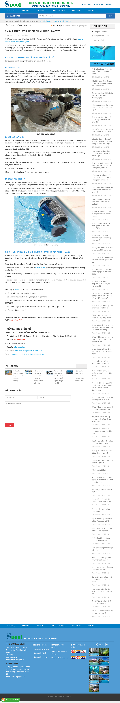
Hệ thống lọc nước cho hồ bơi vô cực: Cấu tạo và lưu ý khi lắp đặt (79, 375)
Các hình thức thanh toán (60, 658)
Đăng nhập (99, 4)
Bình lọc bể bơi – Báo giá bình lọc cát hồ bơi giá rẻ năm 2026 (101, 226)
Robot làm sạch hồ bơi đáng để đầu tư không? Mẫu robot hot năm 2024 (102, 480)
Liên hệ (91, 10)
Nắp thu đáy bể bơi (99, 470)
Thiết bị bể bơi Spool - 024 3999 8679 (28, 351)
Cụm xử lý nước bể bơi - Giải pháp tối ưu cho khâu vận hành (102, 579)
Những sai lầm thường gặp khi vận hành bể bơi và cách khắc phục (102, 419)
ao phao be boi (15, 354)
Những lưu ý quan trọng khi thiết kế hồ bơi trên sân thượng (18, 375)
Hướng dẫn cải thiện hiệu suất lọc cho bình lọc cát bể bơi (102, 591)
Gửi (9, 425)
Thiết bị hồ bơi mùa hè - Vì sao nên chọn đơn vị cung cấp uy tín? (101, 238)
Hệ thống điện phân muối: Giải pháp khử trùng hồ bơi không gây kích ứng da (101, 177)
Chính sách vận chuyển (41, 649)
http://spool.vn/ (19, 347)
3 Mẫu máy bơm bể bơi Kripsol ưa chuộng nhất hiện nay (102, 431)
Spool (17, 290)
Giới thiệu (26, 10)
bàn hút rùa (25, 354)
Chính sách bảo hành (41, 657)
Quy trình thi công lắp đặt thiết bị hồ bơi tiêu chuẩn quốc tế (101, 201)
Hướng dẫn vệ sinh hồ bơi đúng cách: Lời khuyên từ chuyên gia (101, 153)
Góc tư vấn (76, 10)
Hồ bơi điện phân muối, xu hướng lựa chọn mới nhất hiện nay (101, 213)
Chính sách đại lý (58, 10)
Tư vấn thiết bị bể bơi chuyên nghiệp (26, 21)
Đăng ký (110, 4)
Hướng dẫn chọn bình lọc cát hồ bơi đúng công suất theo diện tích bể (102, 189)
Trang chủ (11, 10)
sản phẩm (87, 4)
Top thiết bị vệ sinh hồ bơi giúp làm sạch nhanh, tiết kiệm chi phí (101, 283)
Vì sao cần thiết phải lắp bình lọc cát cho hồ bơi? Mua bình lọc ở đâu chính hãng (102, 327)
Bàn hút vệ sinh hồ (37, 354)
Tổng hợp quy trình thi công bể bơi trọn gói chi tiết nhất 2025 (102, 271)
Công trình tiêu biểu (101, 32)
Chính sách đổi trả (40, 653)
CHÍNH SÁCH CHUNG (39, 645)
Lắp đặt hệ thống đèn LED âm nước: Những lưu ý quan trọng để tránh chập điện (102, 141)
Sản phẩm (40, 10)
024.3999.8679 (12, 700)
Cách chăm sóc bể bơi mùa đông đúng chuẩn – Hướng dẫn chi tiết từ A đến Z (102, 296)
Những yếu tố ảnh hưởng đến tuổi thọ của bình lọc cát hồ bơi (102, 259)
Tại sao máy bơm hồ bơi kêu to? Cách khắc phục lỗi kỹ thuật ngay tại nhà (102, 95)
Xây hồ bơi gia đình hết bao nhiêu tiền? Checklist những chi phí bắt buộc (102, 83)
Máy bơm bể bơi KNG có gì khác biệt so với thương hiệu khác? (102, 373)
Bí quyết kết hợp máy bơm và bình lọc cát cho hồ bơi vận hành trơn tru (102, 339)
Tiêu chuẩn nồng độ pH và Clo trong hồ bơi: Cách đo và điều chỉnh (102, 119)
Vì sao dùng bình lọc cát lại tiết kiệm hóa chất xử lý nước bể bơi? (102, 351)
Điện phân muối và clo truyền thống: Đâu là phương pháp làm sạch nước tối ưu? (102, 165)
